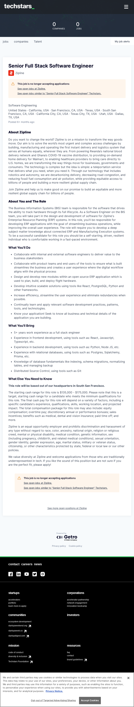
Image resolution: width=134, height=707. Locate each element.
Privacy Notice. (54, 691)
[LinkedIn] (20, 576)
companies (21, 41)
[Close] (128, 678)
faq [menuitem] (68, 652)
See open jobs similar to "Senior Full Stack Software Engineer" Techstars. (59, 93)
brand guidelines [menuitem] (75, 659)
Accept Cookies (90, 700)
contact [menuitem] (70, 655)
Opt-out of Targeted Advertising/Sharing (53, 700)
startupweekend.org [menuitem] (17, 625)
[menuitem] (126, 7)
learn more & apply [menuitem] (17, 606)
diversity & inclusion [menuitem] (17, 656)
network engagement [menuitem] (77, 603)
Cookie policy (75, 546)
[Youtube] (28, 576)
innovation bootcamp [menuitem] (77, 606)
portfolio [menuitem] (12, 603)
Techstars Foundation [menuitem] (18, 661)
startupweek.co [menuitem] (15, 630)
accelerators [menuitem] (14, 599)
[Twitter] (36, 576)
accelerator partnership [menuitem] (78, 599)
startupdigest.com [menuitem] (16, 636)
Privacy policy (59, 546)
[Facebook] (12, 576)
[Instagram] (44, 576)
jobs (5, 41)
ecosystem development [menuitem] (19, 621)
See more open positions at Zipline (67, 508)
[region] (67, 689)
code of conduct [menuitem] (15, 652)
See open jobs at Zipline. (31, 88)
